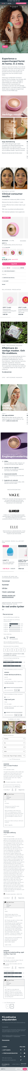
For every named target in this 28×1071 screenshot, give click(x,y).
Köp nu (5, 46)
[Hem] (14, 7)
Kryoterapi (5, 584)
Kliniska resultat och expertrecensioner (8, 596)
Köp (25, 1069)
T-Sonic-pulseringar (8, 592)
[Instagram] (20, 1049)
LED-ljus (4, 588)
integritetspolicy (9, 1036)
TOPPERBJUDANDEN (21, 3)
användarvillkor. (17, 1036)
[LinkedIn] (20, 1056)
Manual (3, 284)
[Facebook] (24, 1049)
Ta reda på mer (7, 372)
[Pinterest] (24, 1056)
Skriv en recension (23, 240)
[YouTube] (24, 1053)
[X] (20, 1053)
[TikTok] (20, 1060)
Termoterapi (6, 581)
